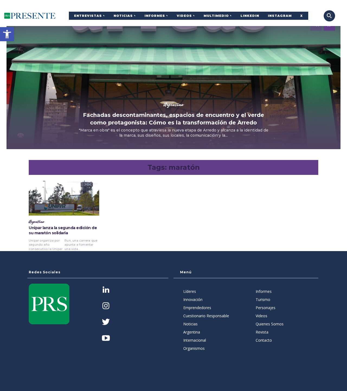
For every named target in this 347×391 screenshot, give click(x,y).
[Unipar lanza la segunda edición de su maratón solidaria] (64, 198)
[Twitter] (106, 322)
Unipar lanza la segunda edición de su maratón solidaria (63, 230)
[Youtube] (106, 338)
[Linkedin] (106, 290)
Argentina (173, 104)
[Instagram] (106, 306)
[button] (7, 34)
